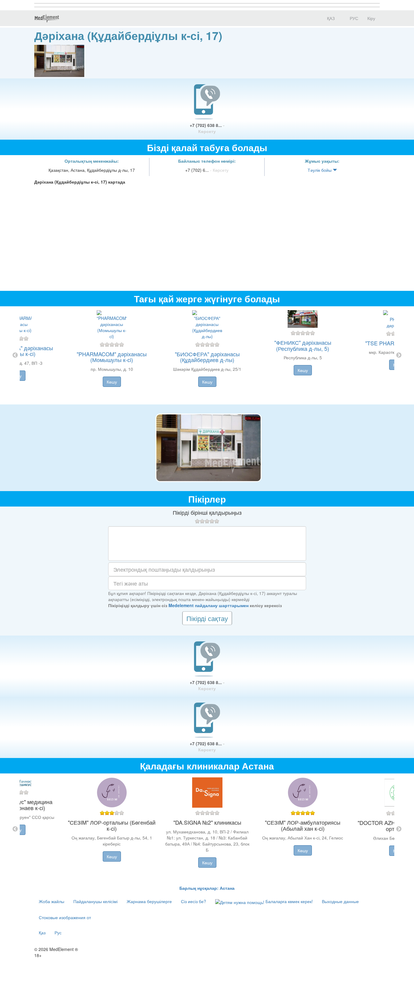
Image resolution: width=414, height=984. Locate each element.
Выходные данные (340, 901)
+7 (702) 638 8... (207, 128)
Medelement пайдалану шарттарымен (209, 605)
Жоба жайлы (51, 901)
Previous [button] (15, 355)
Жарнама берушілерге (149, 901)
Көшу (112, 382)
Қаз (42, 932)
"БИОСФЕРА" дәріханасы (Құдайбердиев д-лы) (207, 357)
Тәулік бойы (320, 170)
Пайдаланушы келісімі (95, 901)
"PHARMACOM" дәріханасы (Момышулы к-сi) (112, 357)
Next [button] (399, 355)
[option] (207, 355)
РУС (353, 18)
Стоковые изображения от (65, 917)
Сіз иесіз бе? (193, 901)
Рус (58, 932)
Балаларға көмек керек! (288, 901)
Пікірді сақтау (207, 618)
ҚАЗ (330, 18)
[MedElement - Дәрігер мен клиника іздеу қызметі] (47, 18)
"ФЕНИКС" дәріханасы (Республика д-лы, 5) (302, 345)
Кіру (371, 18)
